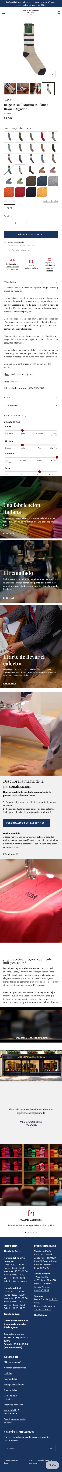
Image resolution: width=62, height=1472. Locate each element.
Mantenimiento (11, 405)
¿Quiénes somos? (12, 1362)
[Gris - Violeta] (31, 147)
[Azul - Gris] (9, 181)
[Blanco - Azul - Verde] (9, 170)
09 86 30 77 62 (41, 1290)
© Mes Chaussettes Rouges (11, 1461)
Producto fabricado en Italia (31, 266)
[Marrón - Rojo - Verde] (31, 170)
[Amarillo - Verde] (42, 192)
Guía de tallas (10, 1390)
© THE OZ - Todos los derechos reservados (40, 1461)
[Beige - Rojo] (42, 147)
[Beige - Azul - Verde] (31, 136)
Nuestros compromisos (15, 1367)
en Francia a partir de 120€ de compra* (12, 267)
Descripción (10, 282)
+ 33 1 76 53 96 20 (44, 1307)
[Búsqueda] (10, 12)
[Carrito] (58, 12)
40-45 (9, 208)
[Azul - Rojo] (42, 136)
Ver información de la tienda (18, 250)
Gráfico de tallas (50, 201)
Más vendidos (10, 1378)
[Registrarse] (51, 1448)
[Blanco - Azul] (31, 159)
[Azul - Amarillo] (9, 147)
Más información (11, 854)
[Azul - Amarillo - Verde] (20, 136)
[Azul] (42, 181)
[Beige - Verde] (20, 181)
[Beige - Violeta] (9, 136)
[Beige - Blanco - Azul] (20, 170)
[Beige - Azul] (53, 136)
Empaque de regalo (49, 266)
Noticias (8, 1373)
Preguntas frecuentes (13, 1404)
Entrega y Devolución (14, 1384)
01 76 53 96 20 (41, 1268)
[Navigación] (3, 12)
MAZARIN (8, 99)
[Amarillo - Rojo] (42, 170)
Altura (7, 397)
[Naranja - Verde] (31, 181)
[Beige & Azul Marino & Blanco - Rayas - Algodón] (10, 88)
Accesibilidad (10, 1413)
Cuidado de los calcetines (11, 1397)
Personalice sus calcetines (25, 822)
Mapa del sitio (10, 1410)
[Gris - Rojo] (53, 181)
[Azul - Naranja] (42, 159)
